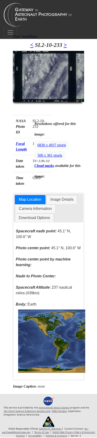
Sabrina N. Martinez (50, 428)
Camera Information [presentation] (35, 209)
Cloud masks (44, 166)
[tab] (30, 199)
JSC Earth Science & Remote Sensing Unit (27, 411)
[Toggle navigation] (10, 32)
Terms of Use (41, 432)
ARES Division (59, 411)
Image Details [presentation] (61, 199)
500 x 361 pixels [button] (49, 155)
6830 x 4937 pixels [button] (51, 145)
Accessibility (35, 435)
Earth (26, 304)
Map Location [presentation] (30, 199)
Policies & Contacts (56, 435)
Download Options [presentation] (34, 218)
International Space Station (54, 407)
